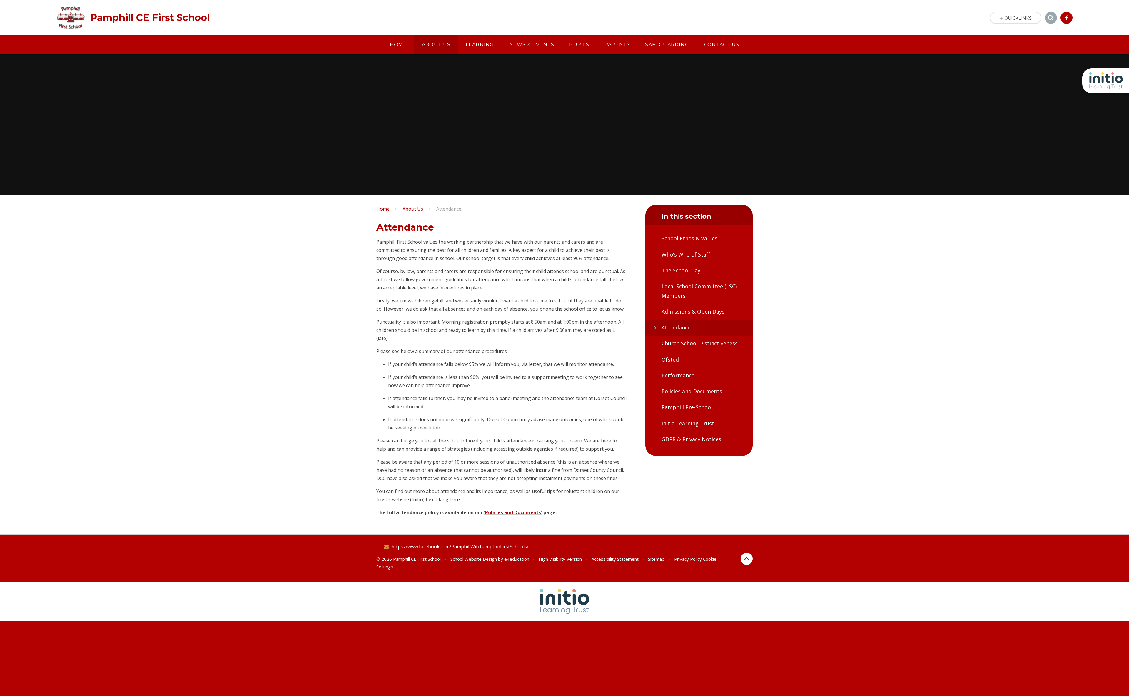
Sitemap (656, 559)
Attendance (448, 209)
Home (383, 209)
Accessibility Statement (615, 559)
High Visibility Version (560, 559)
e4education (516, 559)
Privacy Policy (688, 559)
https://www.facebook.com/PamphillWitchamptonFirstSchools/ (460, 546)
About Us (413, 209)
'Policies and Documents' (513, 512)
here (455, 499)
